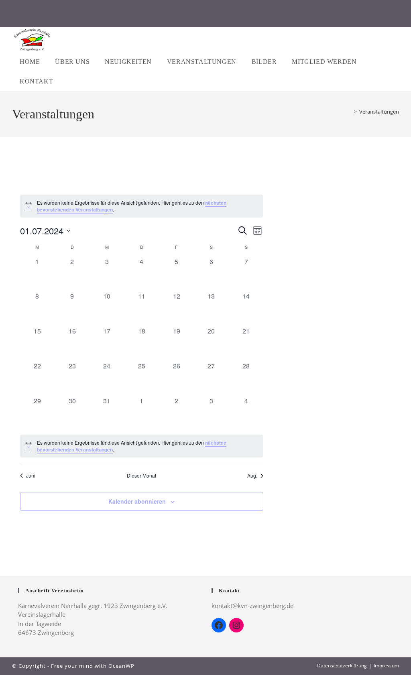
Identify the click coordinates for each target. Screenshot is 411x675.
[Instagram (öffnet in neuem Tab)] (205, 15)
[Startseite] (350, 111)
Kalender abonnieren (137, 501)
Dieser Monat (141, 475)
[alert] (142, 206)
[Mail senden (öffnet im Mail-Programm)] (247, 15)
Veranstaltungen (379, 111)
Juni (30, 475)
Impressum (386, 665)
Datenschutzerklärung (342, 665)
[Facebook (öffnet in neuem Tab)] (164, 15)
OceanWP (121, 665)
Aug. (252, 475)
